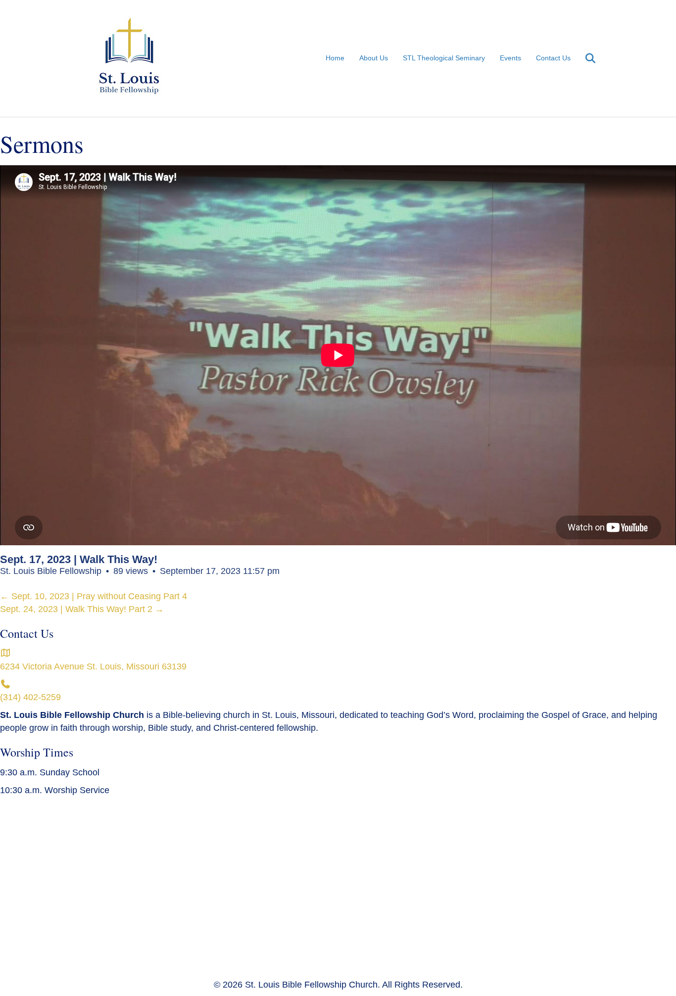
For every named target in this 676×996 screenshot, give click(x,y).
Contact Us (553, 58)
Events (510, 58)
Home (335, 58)
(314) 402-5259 (30, 697)
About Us (373, 58)
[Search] (584, 58)
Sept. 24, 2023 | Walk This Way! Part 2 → (82, 609)
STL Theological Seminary (444, 58)
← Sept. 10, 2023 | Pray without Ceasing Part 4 (93, 596)
